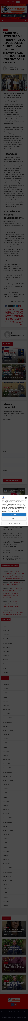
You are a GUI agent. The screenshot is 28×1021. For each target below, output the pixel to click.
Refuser (14, 518)
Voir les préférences (14, 523)
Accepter (14, 514)
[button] (25, 497)
